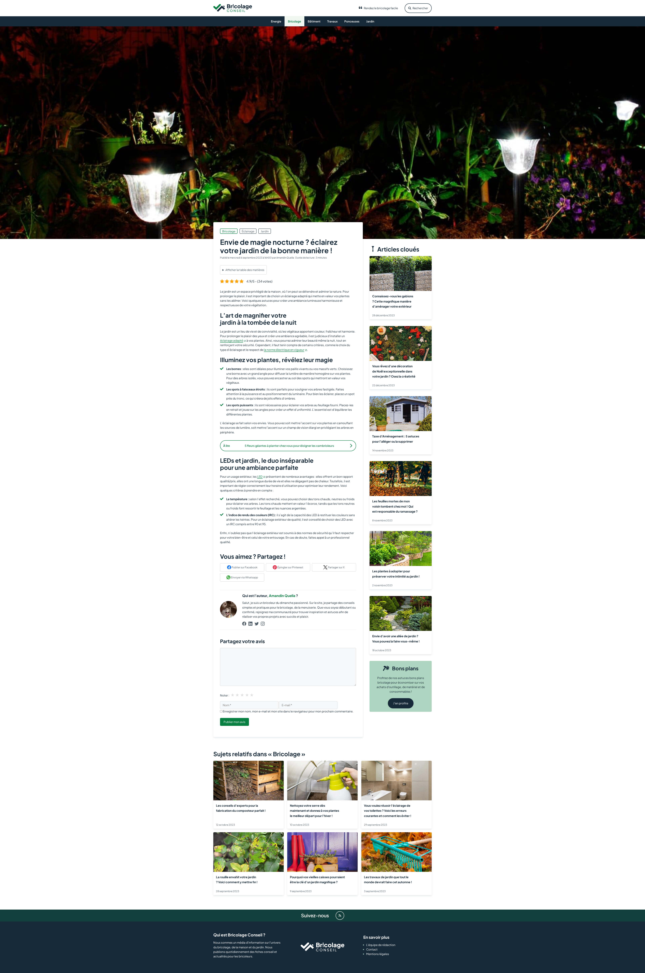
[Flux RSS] (340, 915)
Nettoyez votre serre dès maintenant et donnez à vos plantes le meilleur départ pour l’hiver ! (314, 811)
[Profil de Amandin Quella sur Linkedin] (250, 624)
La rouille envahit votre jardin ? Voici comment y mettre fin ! (237, 879)
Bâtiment (314, 21)
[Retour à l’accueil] (232, 8)
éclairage (248, 231)
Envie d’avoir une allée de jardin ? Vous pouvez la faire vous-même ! (396, 638)
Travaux (332, 21)
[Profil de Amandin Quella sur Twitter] (257, 624)
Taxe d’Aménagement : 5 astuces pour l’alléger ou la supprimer (395, 438)
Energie (276, 21)
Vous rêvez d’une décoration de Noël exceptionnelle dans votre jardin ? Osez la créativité (393, 371)
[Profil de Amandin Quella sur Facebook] (244, 624)
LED (260, 476)
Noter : (224, 695)
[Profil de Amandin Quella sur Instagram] (263, 624)
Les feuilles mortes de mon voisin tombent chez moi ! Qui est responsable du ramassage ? (395, 506)
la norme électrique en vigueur (284, 350)
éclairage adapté (231, 340)
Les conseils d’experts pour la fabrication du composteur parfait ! (241, 808)
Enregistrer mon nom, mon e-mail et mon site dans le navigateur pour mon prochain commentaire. (288, 711)
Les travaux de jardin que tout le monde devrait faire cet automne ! (388, 879)
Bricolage (294, 21)
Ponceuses (351, 21)
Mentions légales (377, 954)
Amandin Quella (282, 595)
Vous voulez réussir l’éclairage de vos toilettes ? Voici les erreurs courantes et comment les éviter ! (387, 811)
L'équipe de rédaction (380, 945)
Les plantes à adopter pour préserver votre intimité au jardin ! (396, 573)
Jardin (370, 21)
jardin (265, 231)
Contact (372, 949)
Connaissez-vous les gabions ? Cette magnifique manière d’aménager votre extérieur (392, 301)
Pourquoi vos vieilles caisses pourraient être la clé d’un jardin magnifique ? (317, 879)
